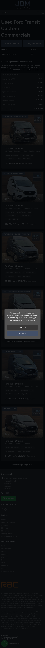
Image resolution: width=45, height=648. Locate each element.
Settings (22, 327)
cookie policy (30, 320)
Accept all (22, 333)
